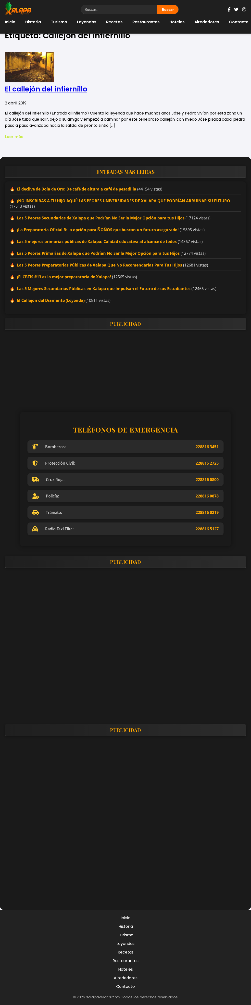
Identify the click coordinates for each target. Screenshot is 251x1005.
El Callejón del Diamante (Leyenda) (51, 300)
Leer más (14, 137)
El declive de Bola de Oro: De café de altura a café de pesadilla (76, 189)
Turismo (59, 22)
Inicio (10, 22)
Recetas (114, 22)
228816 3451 (207, 446)
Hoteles (177, 22)
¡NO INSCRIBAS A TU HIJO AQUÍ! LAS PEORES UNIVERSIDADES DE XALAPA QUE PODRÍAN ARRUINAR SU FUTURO (123, 201)
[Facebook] (229, 9)
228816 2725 (207, 463)
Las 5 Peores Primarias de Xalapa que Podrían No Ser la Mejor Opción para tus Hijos (98, 253)
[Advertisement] (125, 367)
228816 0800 (207, 479)
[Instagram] (244, 9)
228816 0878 (207, 496)
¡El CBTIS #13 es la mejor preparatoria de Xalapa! (64, 277)
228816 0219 (207, 512)
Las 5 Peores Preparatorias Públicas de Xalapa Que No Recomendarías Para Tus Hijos (99, 265)
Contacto (239, 22)
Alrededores (206, 22)
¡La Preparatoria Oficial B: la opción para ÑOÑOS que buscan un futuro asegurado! (98, 229)
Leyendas (86, 22)
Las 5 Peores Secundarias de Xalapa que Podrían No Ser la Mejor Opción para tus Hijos (101, 218)
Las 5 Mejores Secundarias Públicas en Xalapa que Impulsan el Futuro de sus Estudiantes (103, 288)
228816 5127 (207, 529)
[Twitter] (236, 9)
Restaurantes (146, 22)
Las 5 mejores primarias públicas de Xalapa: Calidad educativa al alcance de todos (97, 241)
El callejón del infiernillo (46, 89)
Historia (33, 22)
